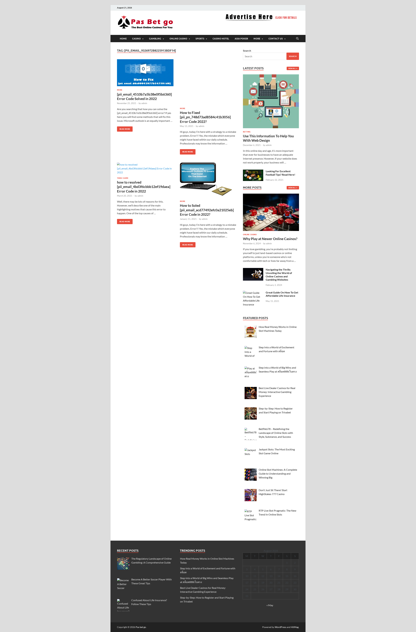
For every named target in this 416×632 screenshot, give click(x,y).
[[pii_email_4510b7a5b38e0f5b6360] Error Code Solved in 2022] (145, 72)
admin (144, 103)
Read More (123, 128)
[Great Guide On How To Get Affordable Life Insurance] (253, 292)
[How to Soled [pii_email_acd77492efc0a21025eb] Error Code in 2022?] (208, 180)
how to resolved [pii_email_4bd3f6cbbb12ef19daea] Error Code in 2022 (143, 186)
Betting (247, 132)
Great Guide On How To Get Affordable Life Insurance (282, 294)
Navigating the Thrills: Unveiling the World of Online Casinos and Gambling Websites (279, 274)
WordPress (280, 627)
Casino (136, 38)
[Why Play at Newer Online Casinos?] (271, 213)
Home (123, 38)
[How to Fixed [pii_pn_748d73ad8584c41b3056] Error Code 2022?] (208, 82)
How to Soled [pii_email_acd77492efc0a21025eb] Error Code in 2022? (207, 209)
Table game (122, 178)
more (257, 38)
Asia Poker (241, 38)
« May (269, 605)
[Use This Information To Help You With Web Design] (271, 102)
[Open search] (297, 38)
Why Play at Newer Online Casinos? (270, 239)
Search (247, 50)
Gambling (155, 38)
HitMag (295, 627)
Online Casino (178, 38)
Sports (199, 38)
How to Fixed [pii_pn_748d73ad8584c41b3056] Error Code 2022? (205, 117)
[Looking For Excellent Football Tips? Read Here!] (253, 171)
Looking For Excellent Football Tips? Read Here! (280, 173)
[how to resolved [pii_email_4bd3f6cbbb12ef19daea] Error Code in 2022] (145, 168)
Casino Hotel (221, 38)
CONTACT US (275, 38)
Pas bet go (141, 627)
